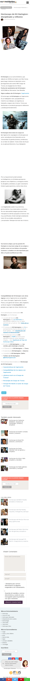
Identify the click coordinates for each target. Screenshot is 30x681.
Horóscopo (5, 613)
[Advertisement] (15, 63)
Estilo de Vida (5, 637)
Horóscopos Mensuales (8, 617)
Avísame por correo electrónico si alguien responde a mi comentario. (15, 585)
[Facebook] (9, 659)
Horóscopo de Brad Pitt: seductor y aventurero (16, 440)
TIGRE (14, 336)
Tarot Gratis (5, 622)
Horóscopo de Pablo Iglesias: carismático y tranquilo (18, 467)
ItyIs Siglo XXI (7, 677)
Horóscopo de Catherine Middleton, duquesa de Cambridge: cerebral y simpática (16, 423)
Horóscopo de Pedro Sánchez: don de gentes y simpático (17, 450)
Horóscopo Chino (6, 626)
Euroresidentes (16, 677)
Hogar (3, 631)
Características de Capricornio (13, 367)
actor (4, 392)
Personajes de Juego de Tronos (13, 380)
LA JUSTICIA (18, 319)
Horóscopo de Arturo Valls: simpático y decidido (17, 459)
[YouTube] (20, 659)
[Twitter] (16, 659)
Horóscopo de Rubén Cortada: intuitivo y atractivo (18, 432)
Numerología (14, 332)
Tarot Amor (5, 624)
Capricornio (25, 93)
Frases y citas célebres (8, 633)
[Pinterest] (13, 659)
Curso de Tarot (6, 615)
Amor (3, 635)
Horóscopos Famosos (10, 668)
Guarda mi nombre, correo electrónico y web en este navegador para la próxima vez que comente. (14, 595)
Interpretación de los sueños (9, 619)
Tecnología (5, 644)
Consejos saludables (7, 640)
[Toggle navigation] (27, 2)
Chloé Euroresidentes (9, 19)
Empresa (4, 642)
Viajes (3, 639)
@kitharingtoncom (9, 357)
